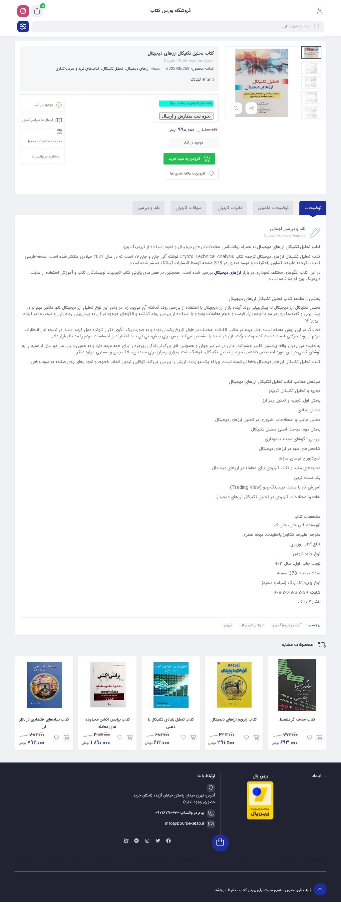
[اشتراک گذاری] (251, 108)
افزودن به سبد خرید (184, 158)
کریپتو (227, 625)
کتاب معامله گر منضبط (297, 719)
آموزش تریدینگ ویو (286, 625)
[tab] (312, 208)
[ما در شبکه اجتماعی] (23, 11)
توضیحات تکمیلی (273, 208)
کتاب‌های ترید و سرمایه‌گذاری (77, 69)
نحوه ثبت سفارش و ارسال (186, 116)
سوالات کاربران (188, 208)
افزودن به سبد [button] (320, 738)
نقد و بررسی (149, 208)
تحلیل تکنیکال (113, 69)
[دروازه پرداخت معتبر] (260, 819)
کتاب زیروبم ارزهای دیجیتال (234, 719)
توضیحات (312, 208)
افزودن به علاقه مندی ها (187, 174)
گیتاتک (195, 80)
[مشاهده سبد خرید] (37, 12)
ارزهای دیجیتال (138, 69)
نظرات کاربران (229, 208)
